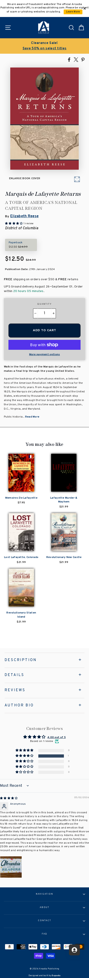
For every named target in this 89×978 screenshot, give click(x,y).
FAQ (44, 934)
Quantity (44, 304)
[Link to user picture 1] (11, 867)
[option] (44, 46)
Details (14, 675)
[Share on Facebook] (69, 59)
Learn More (73, 11)
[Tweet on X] (76, 59)
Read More (32, 417)
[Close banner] (85, 9)
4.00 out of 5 (56, 737)
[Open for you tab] (74, 949)
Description (21, 660)
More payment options (44, 354)
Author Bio (19, 705)
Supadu (56, 975)
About (45, 907)
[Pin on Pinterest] (83, 59)
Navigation (44, 894)
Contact (44, 920)
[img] (9, 798)
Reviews (15, 690)
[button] (25, 756)
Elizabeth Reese (24, 216)
